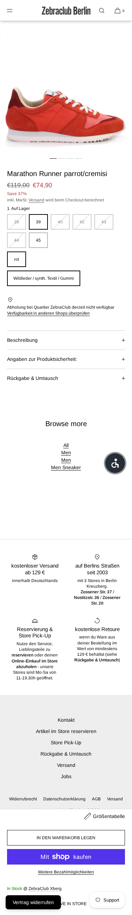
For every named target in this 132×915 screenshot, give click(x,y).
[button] (101, 10)
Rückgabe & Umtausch (32, 378)
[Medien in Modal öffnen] (66, 87)
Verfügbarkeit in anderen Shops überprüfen (48, 313)
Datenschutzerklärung (64, 798)
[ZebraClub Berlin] (66, 10)
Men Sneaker (66, 467)
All (66, 445)
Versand (36, 200)
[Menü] (15, 10)
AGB (96, 798)
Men (66, 452)
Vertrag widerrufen (33, 902)
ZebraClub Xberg (45, 888)
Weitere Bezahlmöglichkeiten (66, 871)
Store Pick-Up (66, 742)
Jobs (66, 776)
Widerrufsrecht (23, 798)
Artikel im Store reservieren (66, 731)
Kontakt (66, 720)
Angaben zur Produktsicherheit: (42, 359)
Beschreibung (22, 340)
